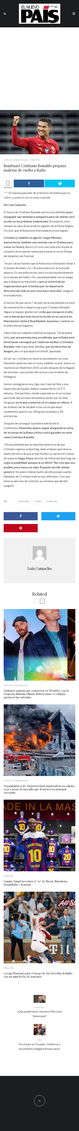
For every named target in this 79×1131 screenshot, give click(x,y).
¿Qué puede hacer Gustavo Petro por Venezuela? (39, 1012)
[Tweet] (60, 183)
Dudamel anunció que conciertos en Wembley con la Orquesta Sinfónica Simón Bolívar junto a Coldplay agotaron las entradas (36, 694)
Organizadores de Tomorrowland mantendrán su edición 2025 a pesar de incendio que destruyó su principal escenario (39, 789)
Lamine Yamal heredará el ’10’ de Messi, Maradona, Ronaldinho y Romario (36, 883)
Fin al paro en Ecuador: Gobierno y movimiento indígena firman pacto (39, 1044)
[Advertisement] (39, 68)
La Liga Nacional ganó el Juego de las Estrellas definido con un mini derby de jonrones (38, 975)
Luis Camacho (40, 568)
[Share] (29, 183)
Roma (38, 501)
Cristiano (24, 501)
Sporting (52, 501)
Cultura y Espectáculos (16, 159)
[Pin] (21, 528)
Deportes (34, 159)
